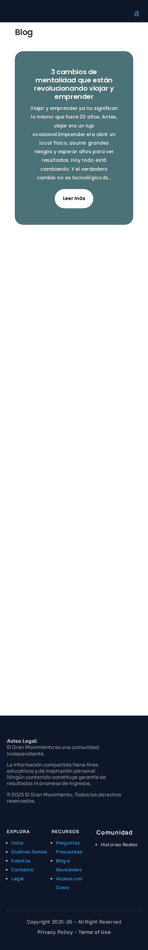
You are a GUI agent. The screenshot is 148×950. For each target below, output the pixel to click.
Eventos (21, 861)
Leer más (74, 198)
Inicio (17, 843)
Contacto (22, 869)
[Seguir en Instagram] (9, 813)
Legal (17, 878)
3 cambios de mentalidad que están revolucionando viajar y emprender (74, 84)
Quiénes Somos (29, 852)
